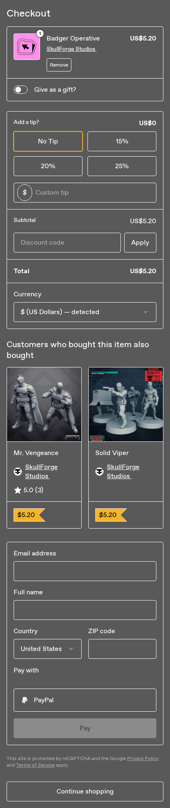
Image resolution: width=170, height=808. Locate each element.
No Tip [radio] (48, 141)
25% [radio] (122, 166)
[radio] (85, 700)
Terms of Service (35, 765)
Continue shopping (85, 791)
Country (26, 631)
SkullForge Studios (72, 48)
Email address (35, 553)
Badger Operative (73, 38)
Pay (85, 728)
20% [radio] (48, 166)
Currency (27, 294)
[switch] (21, 90)
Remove (59, 65)
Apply (140, 242)
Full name (28, 592)
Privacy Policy (142, 758)
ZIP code (101, 631)
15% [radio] (122, 141)
